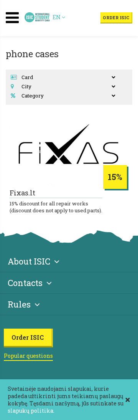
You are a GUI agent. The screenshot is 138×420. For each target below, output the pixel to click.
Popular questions (28, 355)
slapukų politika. (31, 410)
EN (57, 17)
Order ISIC (116, 17)
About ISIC (29, 261)
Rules (19, 304)
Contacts (25, 282)
